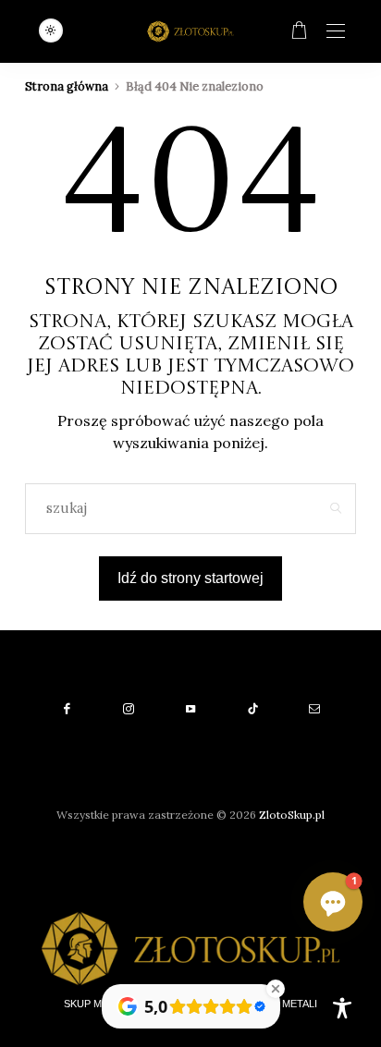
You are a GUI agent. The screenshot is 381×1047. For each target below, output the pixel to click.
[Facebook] (67, 709)
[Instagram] (129, 709)
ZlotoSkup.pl (292, 815)
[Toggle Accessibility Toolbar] (342, 1008)
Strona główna (66, 86)
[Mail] (315, 709)
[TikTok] (253, 709)
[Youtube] (191, 709)
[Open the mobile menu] (335, 31)
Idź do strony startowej (190, 578)
